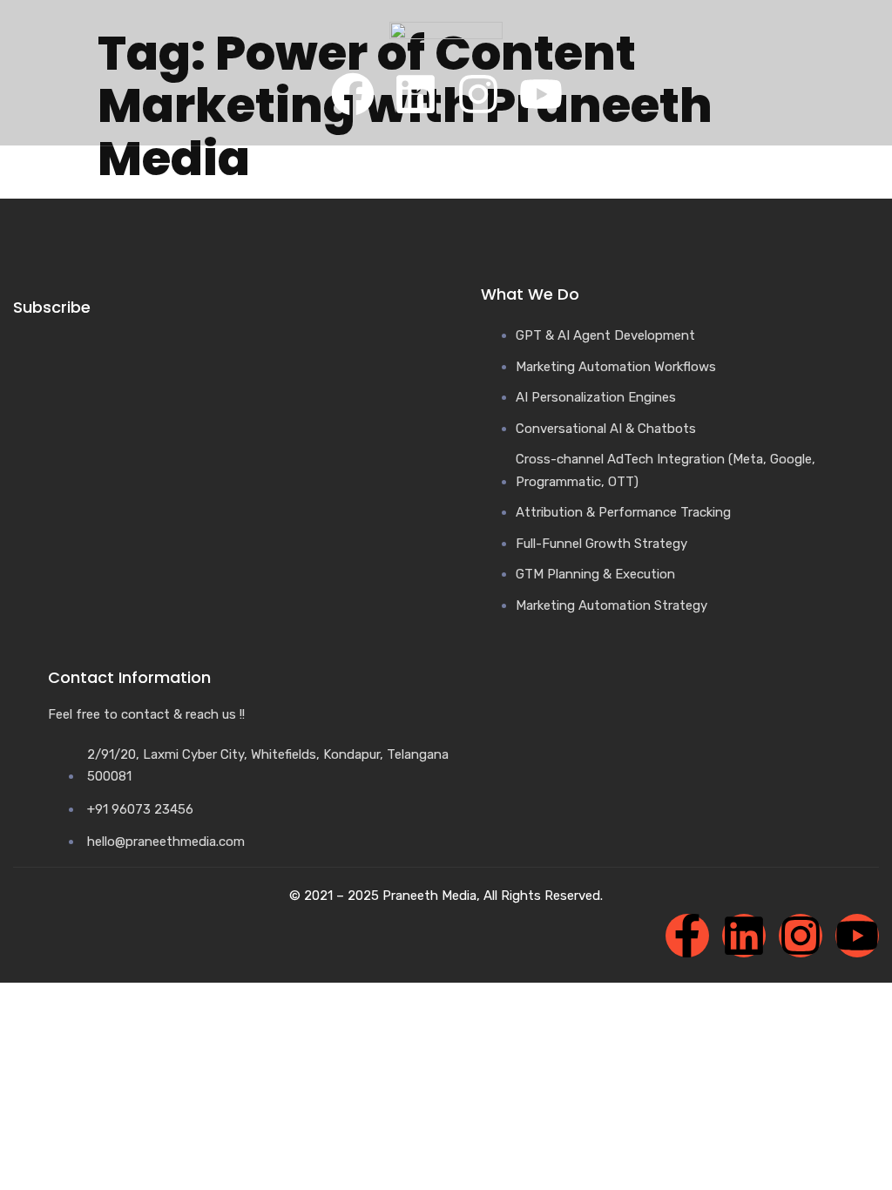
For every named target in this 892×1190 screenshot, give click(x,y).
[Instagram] (478, 94)
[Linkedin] (415, 94)
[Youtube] (541, 94)
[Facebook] (353, 94)
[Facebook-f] (687, 935)
